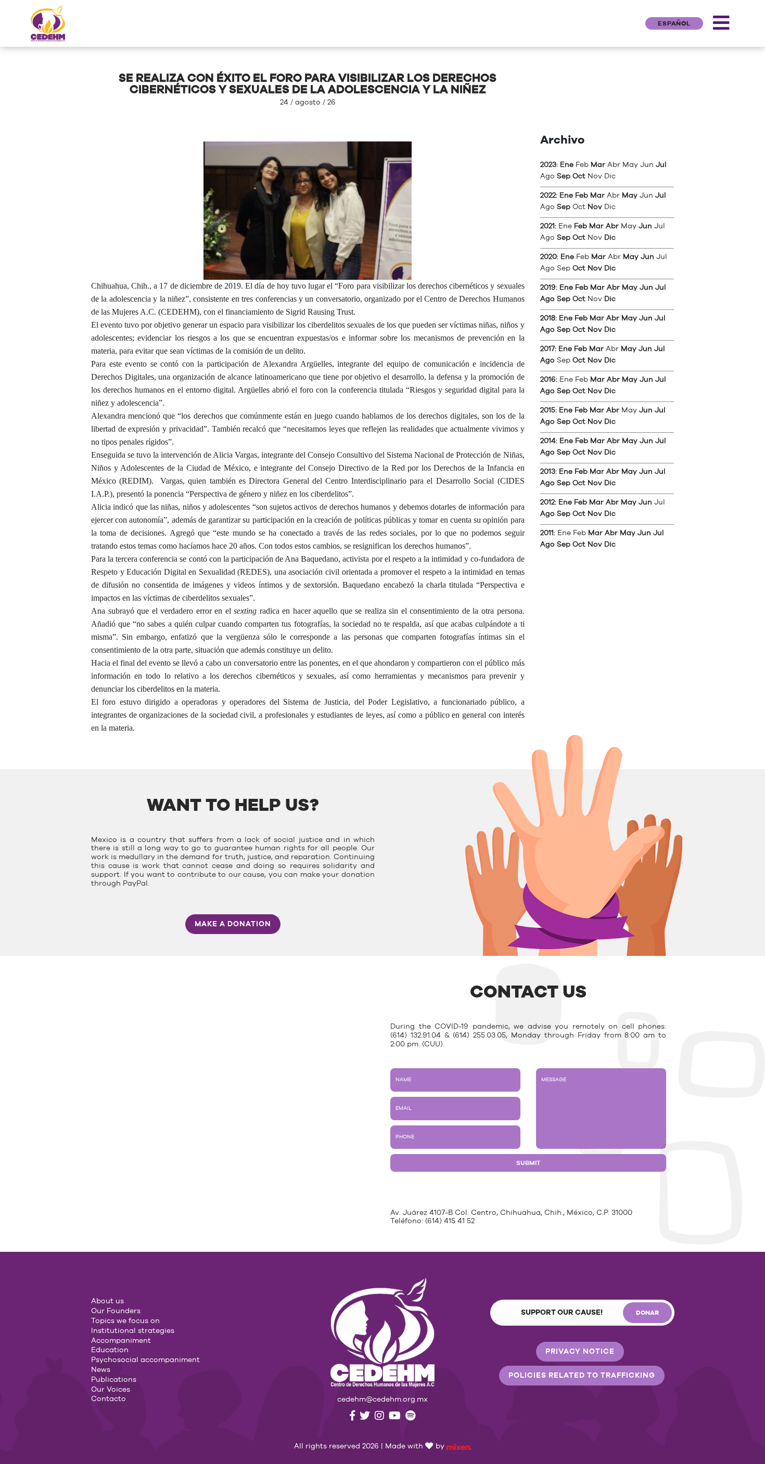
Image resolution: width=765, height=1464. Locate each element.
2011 (547, 533)
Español (674, 23)
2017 (547, 349)
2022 (548, 195)
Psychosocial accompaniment (145, 1360)
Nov (595, 207)
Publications (113, 1379)
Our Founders (116, 1311)
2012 (547, 502)
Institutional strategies (132, 1331)
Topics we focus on (125, 1321)
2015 (547, 410)
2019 (548, 287)
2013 (547, 471)
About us (107, 1301)
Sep (563, 176)
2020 (548, 257)
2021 (547, 226)
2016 (548, 379)
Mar (598, 165)
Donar (647, 1313)
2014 (548, 441)
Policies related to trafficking (581, 1375)
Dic (610, 237)
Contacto (108, 1399)
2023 (548, 165)
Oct (578, 176)
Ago (547, 299)
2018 (547, 318)
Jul (661, 165)
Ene (566, 165)
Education (110, 1350)
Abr (612, 226)
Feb (581, 195)
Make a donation (233, 924)
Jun (645, 226)
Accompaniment (121, 1340)
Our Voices (110, 1389)
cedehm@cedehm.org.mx (382, 1399)
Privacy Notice (580, 1351)
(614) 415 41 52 (450, 1221)
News (100, 1370)
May (630, 195)
